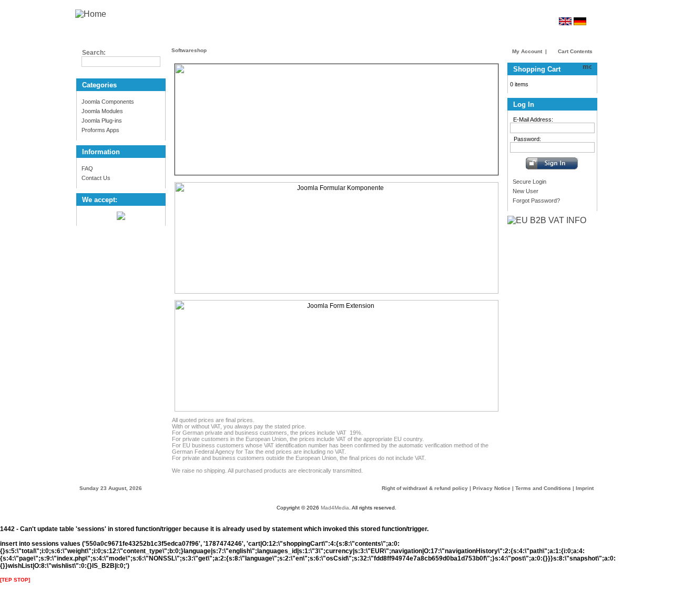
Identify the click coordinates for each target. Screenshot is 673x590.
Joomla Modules (102, 111)
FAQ (87, 168)
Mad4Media (335, 508)
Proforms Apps (100, 130)
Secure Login (529, 181)
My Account (527, 51)
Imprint (585, 488)
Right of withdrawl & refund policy (425, 488)
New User (525, 191)
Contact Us (95, 178)
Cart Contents (574, 51)
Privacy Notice (492, 488)
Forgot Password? (536, 200)
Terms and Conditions (543, 488)
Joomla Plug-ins (101, 120)
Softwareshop (189, 50)
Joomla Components (107, 101)
